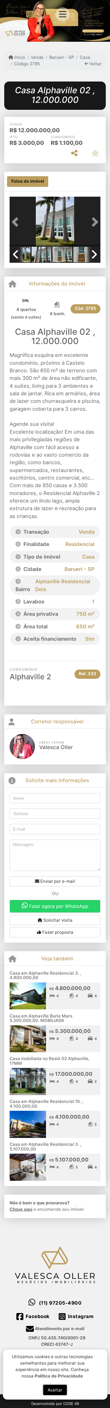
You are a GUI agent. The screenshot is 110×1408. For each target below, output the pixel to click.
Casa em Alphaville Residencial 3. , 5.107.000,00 (45, 1147)
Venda (37, 57)
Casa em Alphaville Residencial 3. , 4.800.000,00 (45, 975)
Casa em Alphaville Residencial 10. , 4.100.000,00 (46, 1104)
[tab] (27, 181)
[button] (16, 222)
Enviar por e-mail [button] (57, 881)
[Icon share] (30, 14)
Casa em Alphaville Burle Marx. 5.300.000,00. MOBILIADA (41, 1018)
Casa (85, 57)
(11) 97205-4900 (60, 1303)
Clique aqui (21, 1209)
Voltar (95, 63)
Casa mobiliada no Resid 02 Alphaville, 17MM (49, 1061)
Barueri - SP (61, 57)
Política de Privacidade (59, 1375)
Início (19, 57)
